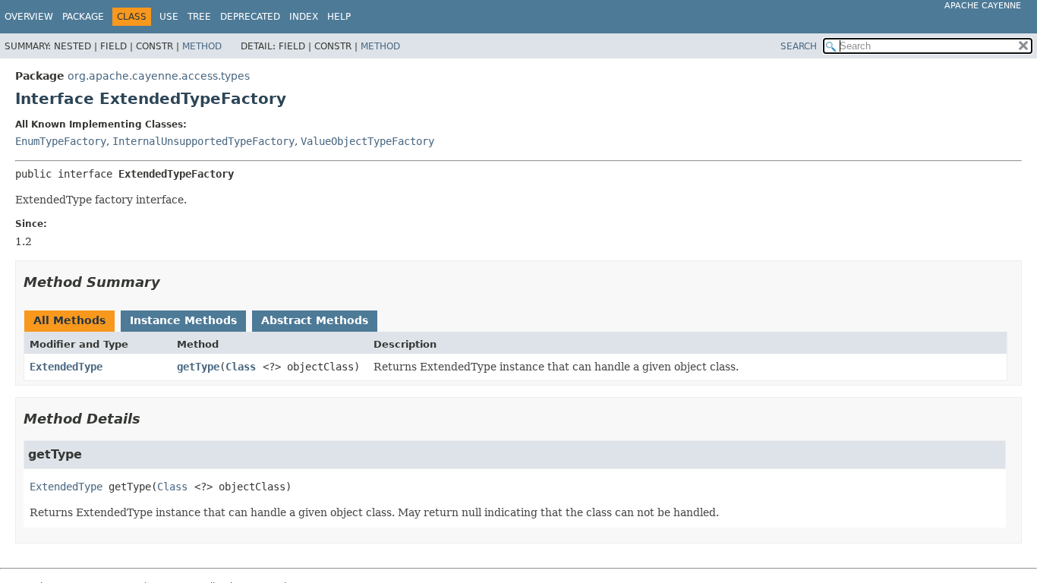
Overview (29, 16)
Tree (199, 16)
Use (168, 16)
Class (240, 367)
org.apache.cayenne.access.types (159, 76)
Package (83, 16)
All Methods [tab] (69, 320)
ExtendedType (66, 367)
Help (339, 16)
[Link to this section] (171, 282)
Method (202, 46)
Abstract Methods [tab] (314, 320)
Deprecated (250, 16)
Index (303, 16)
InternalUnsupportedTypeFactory (203, 141)
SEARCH (798, 46)
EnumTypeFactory (60, 141)
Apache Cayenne (982, 6)
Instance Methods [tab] (183, 320)
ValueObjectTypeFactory (367, 141)
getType (198, 367)
